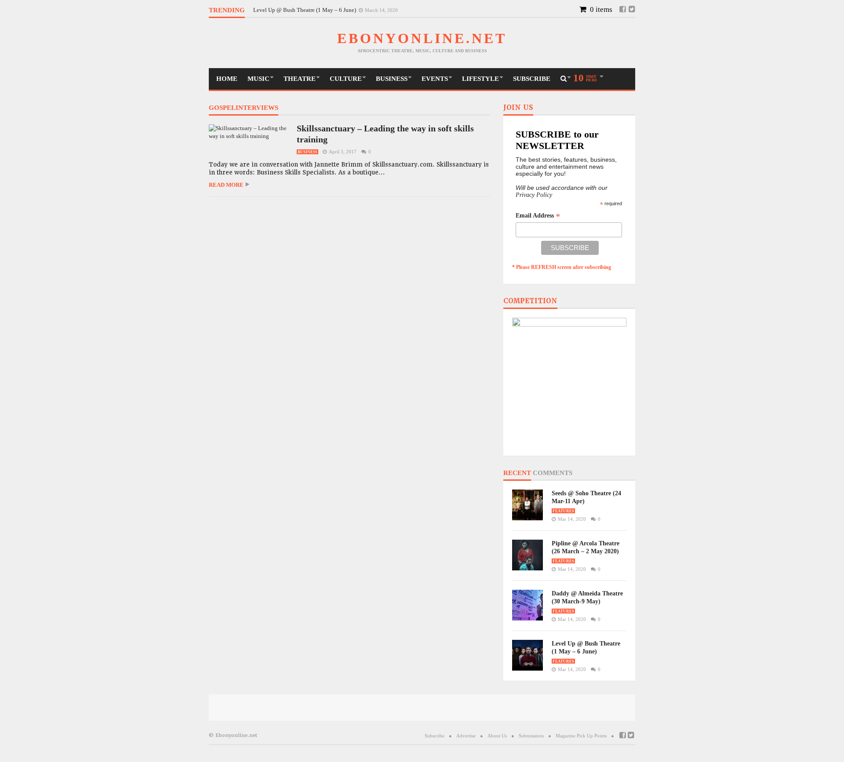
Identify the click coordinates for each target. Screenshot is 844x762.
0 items (600, 9)
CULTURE (346, 78)
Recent (517, 473)
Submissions (531, 735)
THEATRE (300, 78)
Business (307, 152)
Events (435, 78)
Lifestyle (480, 78)
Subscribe (531, 78)
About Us (497, 735)
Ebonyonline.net (422, 38)
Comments (552, 473)
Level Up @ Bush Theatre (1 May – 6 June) (305, 10)
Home (226, 78)
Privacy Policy (534, 195)
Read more (226, 185)
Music (258, 78)
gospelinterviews (243, 108)
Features (563, 511)
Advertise (466, 735)
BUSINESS (391, 78)
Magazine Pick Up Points (581, 735)
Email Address (538, 215)
